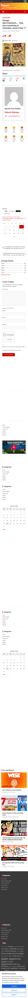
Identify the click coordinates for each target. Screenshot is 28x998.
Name (4, 310)
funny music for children (6, 956)
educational (20, 949)
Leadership (16, 971)
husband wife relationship (9, 968)
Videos (4, 435)
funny (21, 951)
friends (18, 951)
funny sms (16, 956)
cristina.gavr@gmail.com (14, 116)
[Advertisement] (14, 162)
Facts (3, 425)
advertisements (9, 217)
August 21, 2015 (6, 31)
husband (14, 966)
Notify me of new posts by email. (12, 350)
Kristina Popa (15, 817)
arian (6, 946)
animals (2, 946)
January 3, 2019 (6, 866)
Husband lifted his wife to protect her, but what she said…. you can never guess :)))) (13, 254)
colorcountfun (5, 949)
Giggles (5, 5)
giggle (22, 956)
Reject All (14, 994)
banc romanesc (17, 946)
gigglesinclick (20, 218)
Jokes (3, 431)
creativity (13, 949)
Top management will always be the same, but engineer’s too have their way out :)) (15, 247)
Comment (5, 289)
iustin (14, 792)
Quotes (4, 433)
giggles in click (13, 218)
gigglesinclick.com (9, 964)
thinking (4, 220)
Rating (4, 308)
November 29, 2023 (7, 792)
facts (2, 951)
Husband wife (21, 966)
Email (4, 317)
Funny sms (5, 429)
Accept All (14, 986)
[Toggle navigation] (3, 12)
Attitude (10, 946)
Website (4, 324)
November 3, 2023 (6, 817)
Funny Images (6, 17)
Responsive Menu (25, 1)
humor (10, 966)
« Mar (3, 529)
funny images (5, 218)
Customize (14, 990)
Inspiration (22, 968)
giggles (4, 958)
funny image (16, 217)
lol (24, 218)
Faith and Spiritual (10, 951)
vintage (8, 220)
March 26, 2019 (6, 841)
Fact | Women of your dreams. (12, 790)
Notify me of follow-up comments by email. (13, 346)
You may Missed (8, 770)
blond (22, 946)
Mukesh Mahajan (15, 31)
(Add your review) (5, 274)
